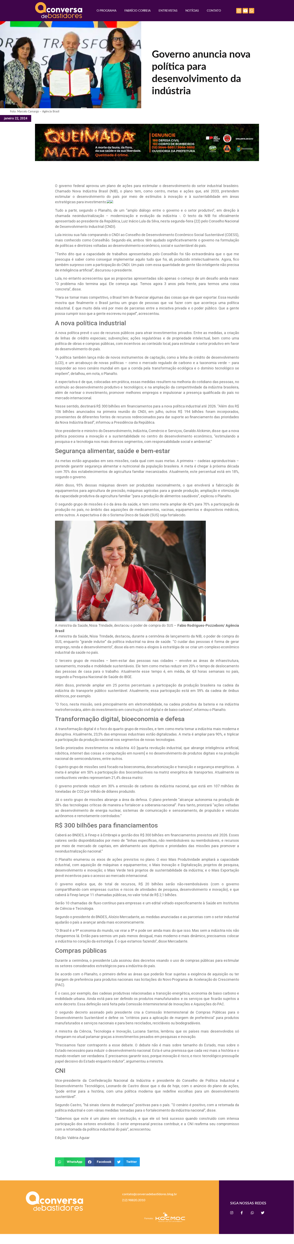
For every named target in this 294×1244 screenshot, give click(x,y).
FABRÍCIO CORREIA (137, 10)
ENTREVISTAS (168, 10)
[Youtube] (245, 10)
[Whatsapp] (251, 10)
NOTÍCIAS (192, 10)
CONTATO (214, 10)
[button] (70, 1161)
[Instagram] (239, 10)
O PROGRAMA (106, 10)
